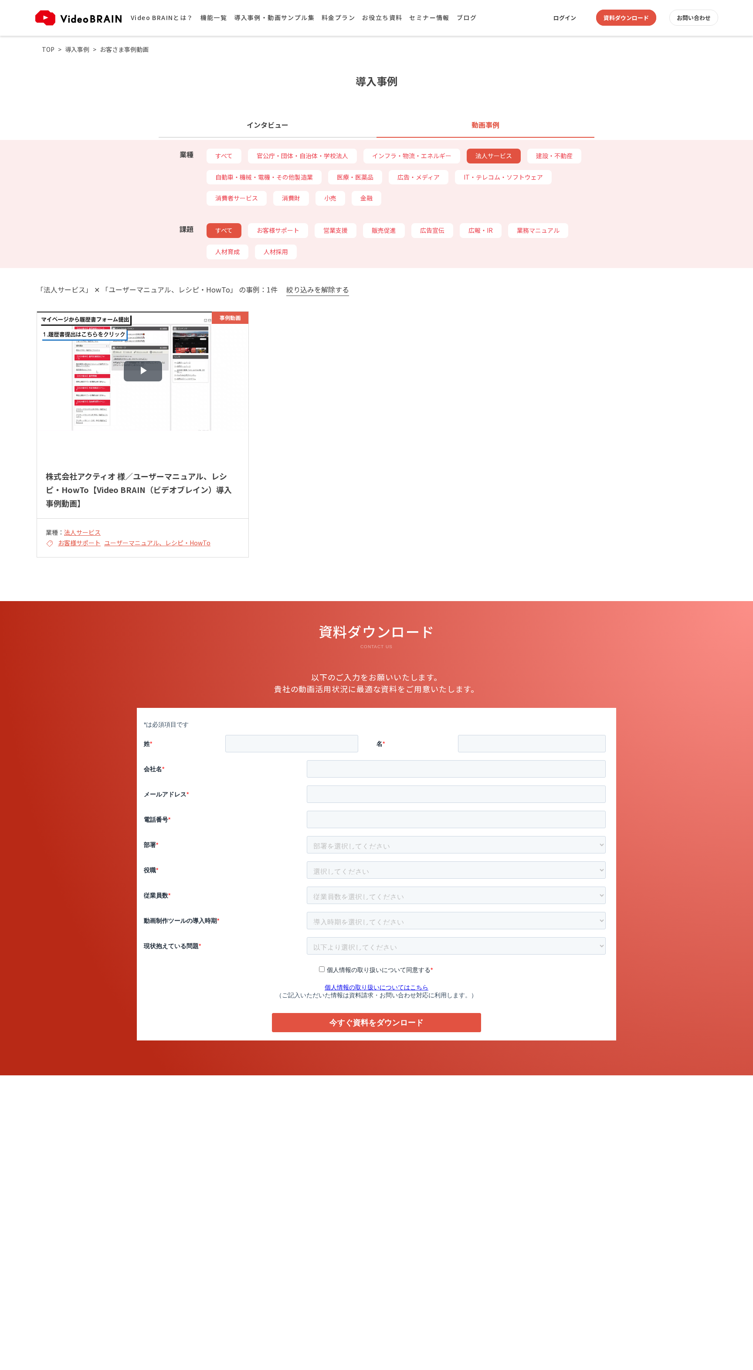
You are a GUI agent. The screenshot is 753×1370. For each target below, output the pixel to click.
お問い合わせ (694, 18)
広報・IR (480, 230)
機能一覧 (213, 17)
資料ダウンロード (626, 18)
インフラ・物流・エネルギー (411, 155)
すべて (224, 155)
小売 (330, 198)
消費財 (291, 198)
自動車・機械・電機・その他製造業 (264, 177)
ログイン (564, 18)
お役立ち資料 (382, 17)
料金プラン (338, 17)
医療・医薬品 (355, 177)
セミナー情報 (429, 17)
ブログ (467, 17)
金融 (366, 198)
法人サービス (493, 155)
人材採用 (276, 251)
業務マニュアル (538, 230)
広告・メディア (418, 177)
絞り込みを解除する (317, 290)
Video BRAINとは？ (162, 17)
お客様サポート (278, 230)
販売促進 (384, 230)
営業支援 (335, 230)
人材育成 (227, 251)
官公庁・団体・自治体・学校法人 (302, 155)
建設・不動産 (554, 155)
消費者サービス (236, 198)
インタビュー (267, 124)
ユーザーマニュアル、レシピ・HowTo (157, 542)
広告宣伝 (432, 230)
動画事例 (485, 124)
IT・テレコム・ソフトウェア (503, 177)
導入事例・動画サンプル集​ (274, 17)
